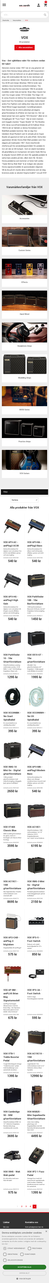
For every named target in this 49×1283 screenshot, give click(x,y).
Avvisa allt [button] (24, 1273)
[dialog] (24, 1256)
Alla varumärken (25, 47)
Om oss (6, 1227)
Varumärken (17, 20)
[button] (24, 1278)
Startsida (6, 20)
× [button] (46, 1231)
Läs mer (5, 1244)
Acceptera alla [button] (24, 1267)
